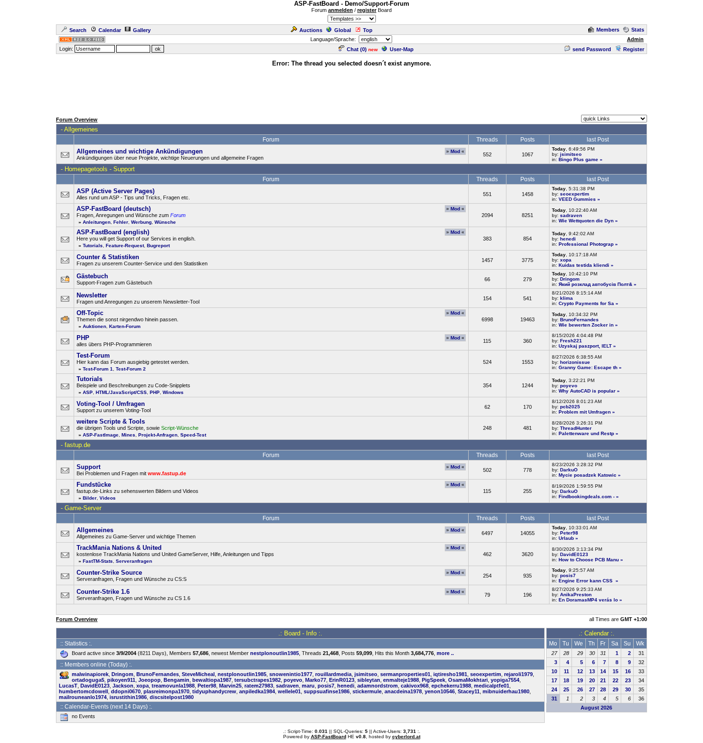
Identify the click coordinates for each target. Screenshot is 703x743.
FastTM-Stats (98, 561)
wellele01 (289, 691)
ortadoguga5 (88, 680)
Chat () (357, 49)
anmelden (340, 10)
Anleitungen (96, 222)
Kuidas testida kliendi (584, 265)
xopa (565, 259)
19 (580, 680)
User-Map (402, 49)
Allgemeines (81, 129)
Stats (637, 30)
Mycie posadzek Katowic (587, 475)
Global (342, 30)
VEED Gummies (577, 199)
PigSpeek (433, 680)
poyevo (568, 385)
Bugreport (158, 245)
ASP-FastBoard (328, 736)
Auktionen (94, 326)
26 (580, 689)
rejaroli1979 (518, 674)
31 (554, 698)
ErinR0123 (341, 680)
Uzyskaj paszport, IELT (585, 346)
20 (592, 680)
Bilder (90, 498)
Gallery (142, 30)
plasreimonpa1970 (166, 691)
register (366, 10)
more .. (445, 653)
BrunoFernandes (579, 319)
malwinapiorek (90, 674)
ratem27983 (258, 685)
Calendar (110, 30)
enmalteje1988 (401, 680)
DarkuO (569, 469)
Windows (173, 392)
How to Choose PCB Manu (589, 559)
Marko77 (315, 680)
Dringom (570, 279)
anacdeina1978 (403, 691)
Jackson (122, 685)
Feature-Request (125, 245)
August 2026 (596, 707)
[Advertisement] (351, 89)
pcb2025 (570, 406)
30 (628, 689)
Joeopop (149, 680)
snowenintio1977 (290, 674)
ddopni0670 (126, 691)
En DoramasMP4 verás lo (588, 599)
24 (554, 689)
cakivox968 (414, 685)
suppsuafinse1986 (327, 691)
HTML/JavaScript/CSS (121, 392)
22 (615, 680)
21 (603, 680)
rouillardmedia (333, 674)
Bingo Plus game (578, 159)
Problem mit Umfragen (585, 412)
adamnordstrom (377, 685)
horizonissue (575, 362)
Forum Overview (77, 119)
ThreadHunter (576, 428)
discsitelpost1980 (172, 697)
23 (628, 680)
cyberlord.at (406, 736)
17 (554, 680)
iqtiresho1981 (450, 674)
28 (603, 689)
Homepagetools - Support (100, 169)
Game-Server (83, 508)
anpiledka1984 (257, 691)
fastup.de (77, 444)
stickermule (367, 691)
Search (78, 30)
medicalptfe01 (491, 685)
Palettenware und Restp (586, 433)
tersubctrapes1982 (257, 680)
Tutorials (93, 245)
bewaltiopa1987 (211, 680)
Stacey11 (469, 691)
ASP (88, 392)
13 (592, 671)
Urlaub (566, 538)
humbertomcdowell (83, 691)
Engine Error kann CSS (586, 580)
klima (566, 298)
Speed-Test (193, 434)
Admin (635, 39)
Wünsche (165, 222)
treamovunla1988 (173, 685)
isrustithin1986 (128, 697)
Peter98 (569, 532)
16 (628, 671)
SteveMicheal (198, 674)
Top (368, 30)
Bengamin (176, 680)
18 (566, 680)
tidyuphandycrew (214, 691)
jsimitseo (571, 154)
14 (603, 671)
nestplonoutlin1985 (274, 653)
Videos (107, 498)
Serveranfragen (134, 561)
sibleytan (368, 680)
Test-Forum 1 (98, 369)
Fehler (120, 222)
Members (607, 30)
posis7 (568, 575)
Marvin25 (230, 685)
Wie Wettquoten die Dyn (586, 220)
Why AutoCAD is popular (587, 390)
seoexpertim (574, 194)
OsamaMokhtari (468, 680)
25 (566, 689)
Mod (455, 151)
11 (566, 671)
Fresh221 (571, 340)
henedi (568, 238)
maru (308, 685)
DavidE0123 (574, 554)
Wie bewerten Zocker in (586, 325)
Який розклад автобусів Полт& (595, 284)
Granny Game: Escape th (588, 367)
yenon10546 (440, 691)
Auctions (310, 30)
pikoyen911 (121, 680)
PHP (155, 392)
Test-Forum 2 (131, 369)
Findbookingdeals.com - (587, 496)
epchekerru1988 (451, 685)
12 (580, 671)
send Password (591, 49)
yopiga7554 (505, 680)
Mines (128, 434)
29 (615, 689)
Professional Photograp (586, 244)
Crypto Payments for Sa (586, 303)
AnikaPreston (576, 594)
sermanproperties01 (405, 674)
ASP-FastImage (101, 434)
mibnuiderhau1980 (506, 691)
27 (592, 689)
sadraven (571, 215)
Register (633, 49)
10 (554, 671)
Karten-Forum (125, 326)
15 (615, 671)
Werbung (141, 222)
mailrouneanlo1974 (83, 697)
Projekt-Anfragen (157, 434)
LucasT (68, 685)
